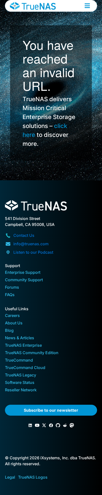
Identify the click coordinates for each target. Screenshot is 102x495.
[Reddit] (65, 425)
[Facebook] (51, 425)
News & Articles (19, 338)
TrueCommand (19, 360)
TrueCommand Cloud (25, 368)
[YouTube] (37, 425)
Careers (12, 316)
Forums (12, 287)
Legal (10, 477)
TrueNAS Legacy (20, 375)
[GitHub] (58, 425)
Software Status (19, 383)
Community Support (24, 280)
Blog (9, 331)
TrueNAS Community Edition (31, 353)
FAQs (10, 295)
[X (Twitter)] (44, 425)
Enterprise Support (22, 273)
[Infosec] (72, 425)
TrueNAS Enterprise (23, 345)
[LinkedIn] (30, 425)
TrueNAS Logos (33, 477)
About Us (14, 323)
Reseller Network (21, 390)
